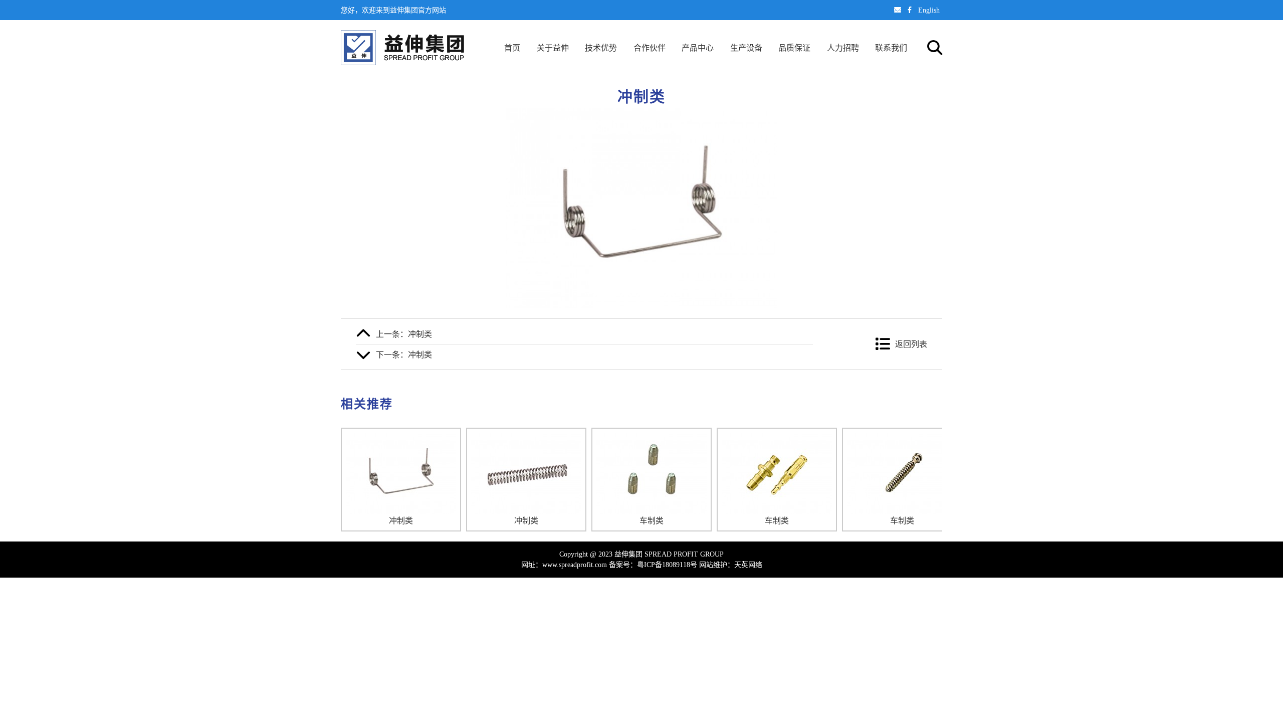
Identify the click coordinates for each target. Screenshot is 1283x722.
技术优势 (601, 48)
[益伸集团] (402, 47)
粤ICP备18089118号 (667, 564)
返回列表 (911, 344)
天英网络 (748, 564)
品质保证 (794, 48)
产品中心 (698, 48)
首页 (512, 48)
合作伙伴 (649, 48)
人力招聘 (843, 48)
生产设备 (746, 48)
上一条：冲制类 (404, 334)
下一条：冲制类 (404, 354)
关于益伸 (553, 48)
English (929, 10)
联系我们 (891, 48)
